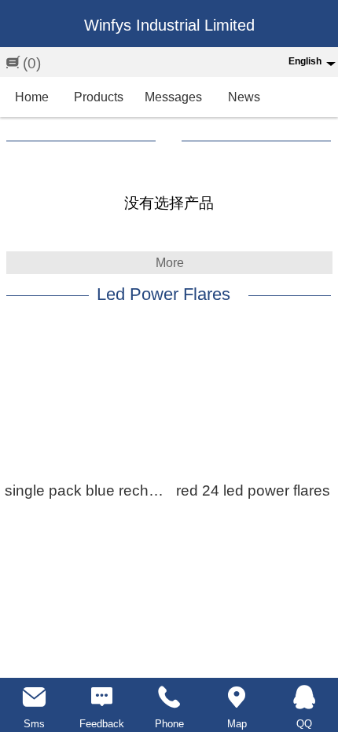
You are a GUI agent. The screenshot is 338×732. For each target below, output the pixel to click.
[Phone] (169, 697)
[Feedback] (101, 697)
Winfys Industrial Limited (169, 25)
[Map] (236, 697)
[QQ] (304, 697)
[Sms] (34, 697)
